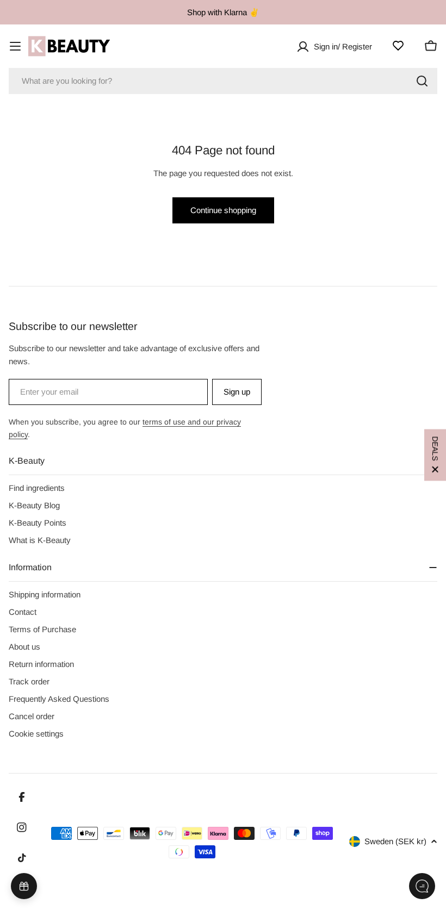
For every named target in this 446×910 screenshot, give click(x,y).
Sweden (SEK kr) (395, 841)
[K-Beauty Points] (24, 886)
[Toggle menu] (15, 46)
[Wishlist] (398, 46)
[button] (435, 455)
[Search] (422, 81)
